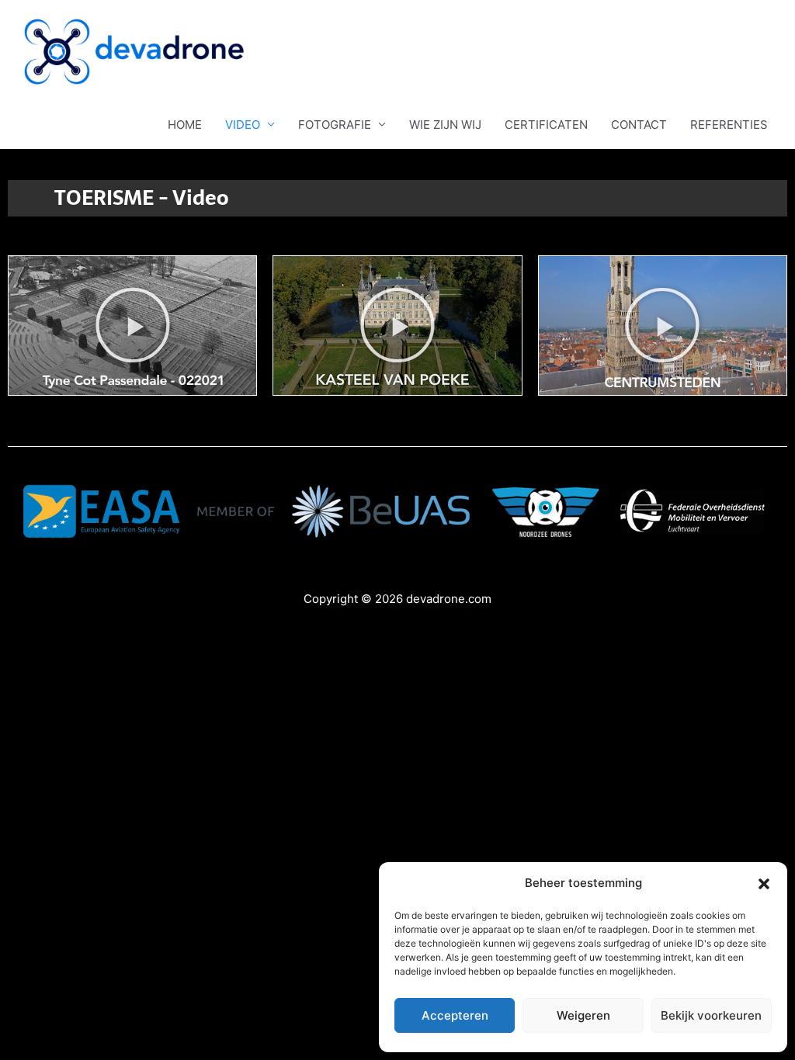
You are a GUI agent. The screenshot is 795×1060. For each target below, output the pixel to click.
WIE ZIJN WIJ (445, 124)
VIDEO (242, 124)
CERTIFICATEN (546, 124)
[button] (764, 884)
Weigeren (583, 1015)
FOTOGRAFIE (334, 124)
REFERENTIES (729, 124)
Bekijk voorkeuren (711, 1015)
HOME (185, 124)
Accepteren (455, 1015)
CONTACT (639, 124)
